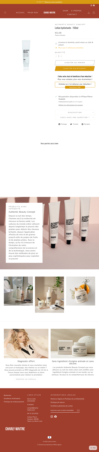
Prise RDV (33, 13)
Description (75, 112)
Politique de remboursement (14, 402)
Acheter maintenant (74, 68)
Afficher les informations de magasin (70, 105)
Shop (65, 11)
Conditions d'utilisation (12, 399)
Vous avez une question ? (75, 117)
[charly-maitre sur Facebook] (55, 416)
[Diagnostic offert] (26, 343)
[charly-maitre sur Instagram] (52, 416)
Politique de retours (58, 402)
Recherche (7, 395)
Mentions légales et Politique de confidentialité (67, 399)
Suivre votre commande (31, 400)
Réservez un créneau (26, 379)
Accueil (20, 13)
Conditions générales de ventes (62, 406)
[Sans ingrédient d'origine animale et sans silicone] (73, 343)
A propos (76, 11)
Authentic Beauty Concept (70, 24)
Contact (72, 14)
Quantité (60, 52)
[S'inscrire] (78, 410)
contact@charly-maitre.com (33, 409)
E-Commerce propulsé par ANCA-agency (49, 444)
